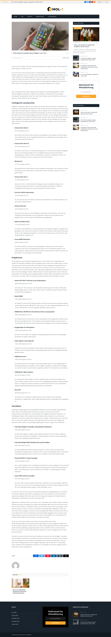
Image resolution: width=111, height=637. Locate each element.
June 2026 (14, 612)
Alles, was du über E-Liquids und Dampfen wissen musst (84, 45)
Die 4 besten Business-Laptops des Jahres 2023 (89, 75)
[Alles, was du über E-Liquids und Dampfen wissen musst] (86, 34)
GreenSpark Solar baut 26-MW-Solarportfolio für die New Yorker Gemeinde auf (89, 67)
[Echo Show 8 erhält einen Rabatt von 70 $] (40, 36)
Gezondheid (78, 28)
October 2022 (15, 624)
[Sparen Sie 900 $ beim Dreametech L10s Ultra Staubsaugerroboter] (20, 583)
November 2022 (15, 621)
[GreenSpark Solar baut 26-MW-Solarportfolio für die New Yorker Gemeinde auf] (76, 65)
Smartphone (40, 16)
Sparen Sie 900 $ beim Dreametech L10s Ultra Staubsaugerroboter (19, 591)
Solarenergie (52, 16)
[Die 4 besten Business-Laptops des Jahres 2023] (76, 74)
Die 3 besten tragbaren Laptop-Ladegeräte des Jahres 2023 (26, 2)
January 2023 (15, 615)
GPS (22, 16)
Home (15, 16)
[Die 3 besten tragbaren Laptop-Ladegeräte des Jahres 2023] (76, 58)
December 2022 (15, 618)
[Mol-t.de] (55, 9)
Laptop (29, 16)
